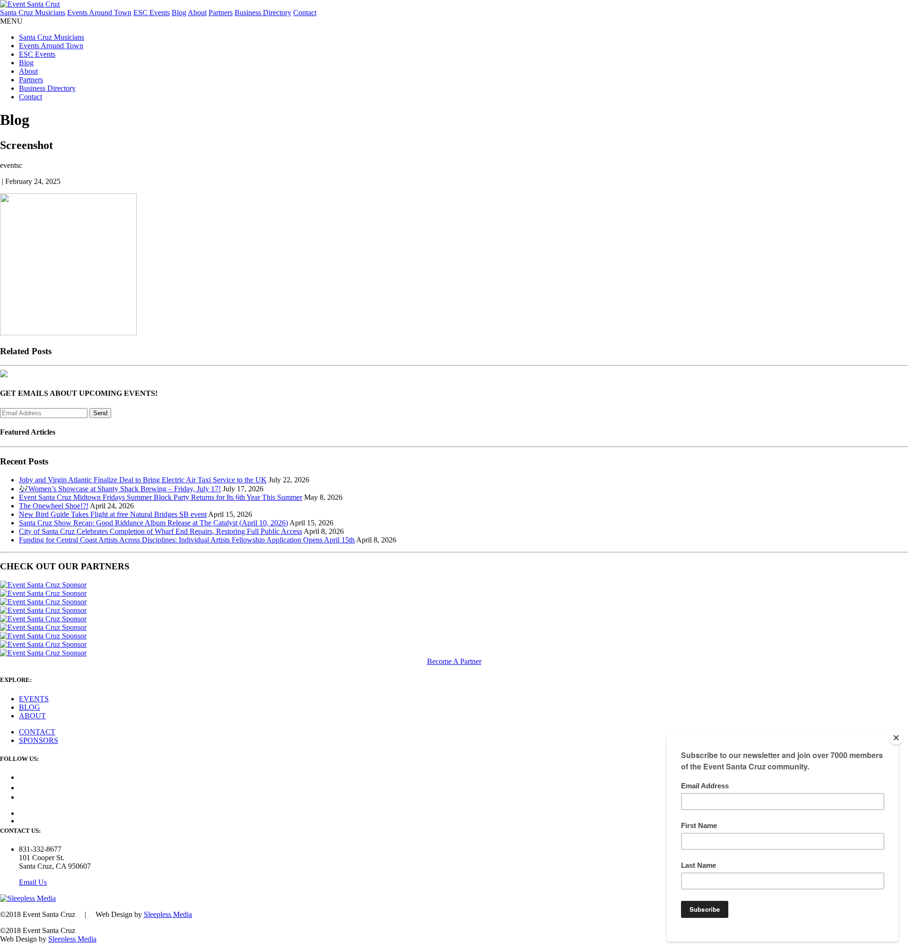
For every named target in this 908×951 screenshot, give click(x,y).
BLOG (29, 707)
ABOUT (32, 716)
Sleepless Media (168, 914)
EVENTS (34, 699)
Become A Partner (454, 661)
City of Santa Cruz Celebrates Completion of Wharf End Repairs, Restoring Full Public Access (160, 531)
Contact (304, 13)
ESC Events (151, 13)
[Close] (896, 738)
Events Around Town (99, 13)
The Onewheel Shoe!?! (53, 506)
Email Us (33, 882)
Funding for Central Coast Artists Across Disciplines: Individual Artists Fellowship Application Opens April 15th (187, 540)
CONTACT (37, 732)
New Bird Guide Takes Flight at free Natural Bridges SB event (113, 514)
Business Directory (263, 13)
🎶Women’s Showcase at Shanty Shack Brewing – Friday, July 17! (120, 489)
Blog (179, 13)
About (197, 13)
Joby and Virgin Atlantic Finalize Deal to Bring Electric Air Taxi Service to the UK (143, 480)
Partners (221, 13)
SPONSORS (38, 740)
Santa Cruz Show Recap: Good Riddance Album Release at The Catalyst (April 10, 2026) (153, 523)
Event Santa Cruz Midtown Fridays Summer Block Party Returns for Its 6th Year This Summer (160, 497)
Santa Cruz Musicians (32, 13)
